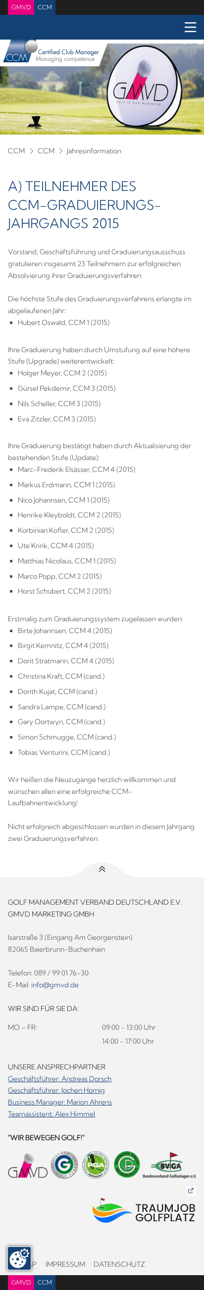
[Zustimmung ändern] (19, 1258)
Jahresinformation (94, 150)
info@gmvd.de (55, 984)
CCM (45, 7)
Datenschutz (119, 1264)
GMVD (21, 7)
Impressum (65, 1264)
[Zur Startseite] (49, 53)
